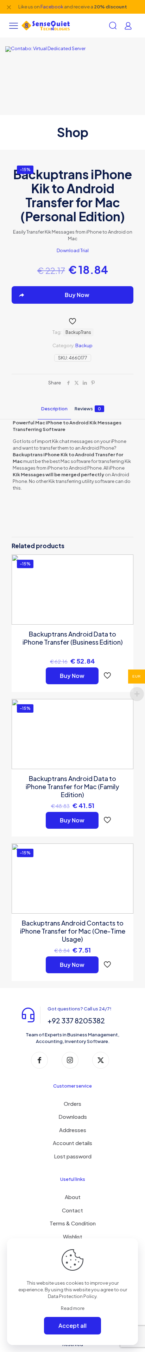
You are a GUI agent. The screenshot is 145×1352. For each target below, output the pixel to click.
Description (54, 408)
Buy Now (72, 675)
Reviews (88, 408)
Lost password (73, 1156)
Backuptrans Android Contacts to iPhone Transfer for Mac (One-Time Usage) (72, 931)
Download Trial (73, 250)
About (73, 1196)
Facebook (51, 6)
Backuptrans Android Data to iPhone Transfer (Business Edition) (73, 638)
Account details (72, 1142)
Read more (72, 1308)
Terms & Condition (73, 1223)
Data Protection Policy (72, 1296)
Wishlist (72, 1236)
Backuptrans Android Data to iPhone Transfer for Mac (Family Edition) (72, 786)
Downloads (72, 1116)
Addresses (72, 1129)
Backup (84, 345)
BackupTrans (78, 332)
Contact (72, 1210)
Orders (72, 1103)
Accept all (72, 1325)
